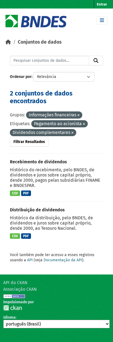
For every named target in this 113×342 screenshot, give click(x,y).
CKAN (12, 308)
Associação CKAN (20, 289)
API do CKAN (15, 282)
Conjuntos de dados (39, 42)
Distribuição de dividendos (37, 209)
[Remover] (78, 115)
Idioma (9, 317)
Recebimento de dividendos (38, 161)
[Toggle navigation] (102, 20)
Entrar (102, 4)
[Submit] (96, 61)
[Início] (8, 42)
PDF (26, 193)
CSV (15, 193)
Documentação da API (63, 260)
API (30, 260)
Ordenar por (21, 76)
